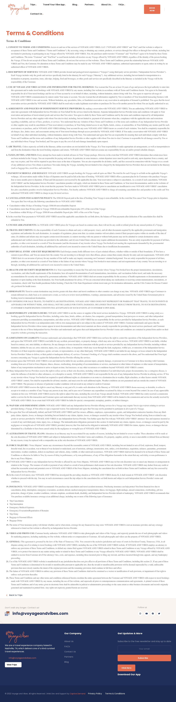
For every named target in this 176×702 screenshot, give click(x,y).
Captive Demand (77, 693)
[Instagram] (140, 613)
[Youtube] (146, 613)
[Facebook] (152, 613)
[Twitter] (159, 613)
